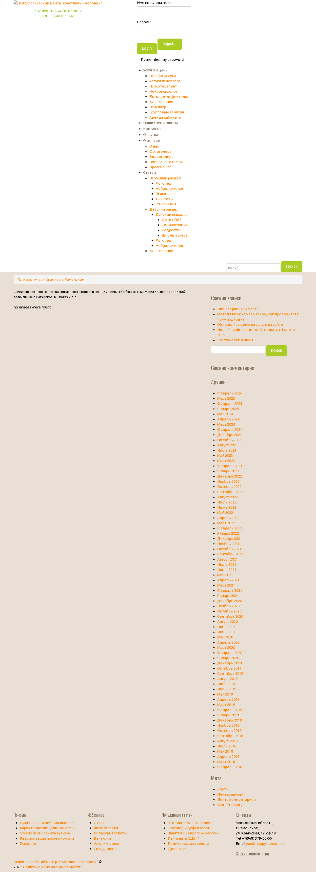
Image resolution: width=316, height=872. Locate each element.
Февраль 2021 (229, 590)
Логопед (163, 183)
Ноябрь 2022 (228, 481)
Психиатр (157, 107)
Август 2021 (227, 559)
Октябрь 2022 (229, 486)
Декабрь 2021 (229, 538)
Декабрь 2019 (229, 663)
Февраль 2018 (229, 767)
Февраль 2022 (229, 528)
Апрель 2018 (228, 756)
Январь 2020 (228, 658)
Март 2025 (226, 398)
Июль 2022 (226, 502)
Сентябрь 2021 (230, 554)
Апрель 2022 (228, 518)
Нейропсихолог (163, 91)
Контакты (152, 129)
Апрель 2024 (228, 419)
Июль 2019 (226, 684)
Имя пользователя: (154, 2)
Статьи (149, 172)
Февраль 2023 (229, 466)
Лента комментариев (236, 799)
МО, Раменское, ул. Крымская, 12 (58, 10)
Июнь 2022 (226, 507)
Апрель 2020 (228, 642)
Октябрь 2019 (229, 668)
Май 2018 (225, 751)
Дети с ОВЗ (171, 220)
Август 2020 (227, 621)
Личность (164, 199)
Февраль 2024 (229, 429)
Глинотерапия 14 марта (237, 309)
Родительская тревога (188, 843)
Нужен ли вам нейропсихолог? (47, 823)
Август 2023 (227, 445)
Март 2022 (226, 523)
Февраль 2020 (229, 653)
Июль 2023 (226, 450)
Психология (166, 194)
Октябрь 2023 (229, 440)
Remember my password (162, 59)
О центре (151, 140)
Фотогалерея (161, 151)
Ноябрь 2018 (228, 725)
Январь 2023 (228, 471)
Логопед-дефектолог (169, 96)
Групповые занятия (166, 112)
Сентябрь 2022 (230, 492)
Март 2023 (226, 460)
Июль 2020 (226, 627)
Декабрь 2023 (229, 435)
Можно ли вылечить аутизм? (45, 833)
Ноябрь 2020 (228, 606)
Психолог (28, 843)
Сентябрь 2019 (230, 673)
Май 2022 (225, 512)
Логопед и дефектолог (189, 828)
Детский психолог (172, 214)
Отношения (166, 204)
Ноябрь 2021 (228, 544)
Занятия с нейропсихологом (193, 833)
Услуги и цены (155, 70)
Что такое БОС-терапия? (190, 823)
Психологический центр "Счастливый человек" (56, 862)
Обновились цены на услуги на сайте (250, 324)
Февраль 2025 (229, 403)
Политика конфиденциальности (52, 867)
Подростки (171, 230)
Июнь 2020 (226, 632)
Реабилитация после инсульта (47, 838)
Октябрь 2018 (229, 730)
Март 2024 (226, 424)
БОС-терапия (161, 102)
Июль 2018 (226, 746)
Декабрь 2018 (229, 720)
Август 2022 (227, 497)
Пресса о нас (160, 167)
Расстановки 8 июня (235, 340)
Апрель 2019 (228, 699)
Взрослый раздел (165, 178)
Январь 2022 (228, 533)
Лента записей (230, 794)
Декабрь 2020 (229, 601)
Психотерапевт (163, 86)
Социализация (175, 225)
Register (169, 43)
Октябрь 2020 (229, 611)
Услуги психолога (164, 81)
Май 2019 (225, 694)
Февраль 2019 (229, 710)
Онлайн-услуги (162, 76)
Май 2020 (225, 637)
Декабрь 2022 (229, 476)
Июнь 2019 (226, 689)
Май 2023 (225, 455)
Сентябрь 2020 (230, 616)
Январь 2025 (228, 409)
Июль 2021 (226, 564)
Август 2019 (227, 678)
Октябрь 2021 (229, 549)
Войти (222, 789)
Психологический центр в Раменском (50, 279)
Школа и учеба (175, 235)
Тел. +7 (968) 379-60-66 (58, 16)
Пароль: (144, 22)
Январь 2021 (228, 595)
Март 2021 (226, 585)
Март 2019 (226, 704)
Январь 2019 (228, 715)
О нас (154, 146)
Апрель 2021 (228, 580)
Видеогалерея (162, 156)
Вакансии (102, 838)
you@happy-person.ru (265, 843)
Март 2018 (226, 762)
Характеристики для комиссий (47, 828)
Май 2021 (225, 575)
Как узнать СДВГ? (183, 838)
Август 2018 (227, 741)
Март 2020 (226, 647)
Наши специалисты (160, 123)
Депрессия (177, 849)
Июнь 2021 (226, 569)
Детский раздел (163, 209)
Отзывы (150, 134)
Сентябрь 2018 (230, 736)
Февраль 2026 (229, 393)
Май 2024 (225, 414)
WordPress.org (229, 805)
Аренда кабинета (165, 117)
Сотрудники (105, 849)
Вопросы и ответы (166, 162)
